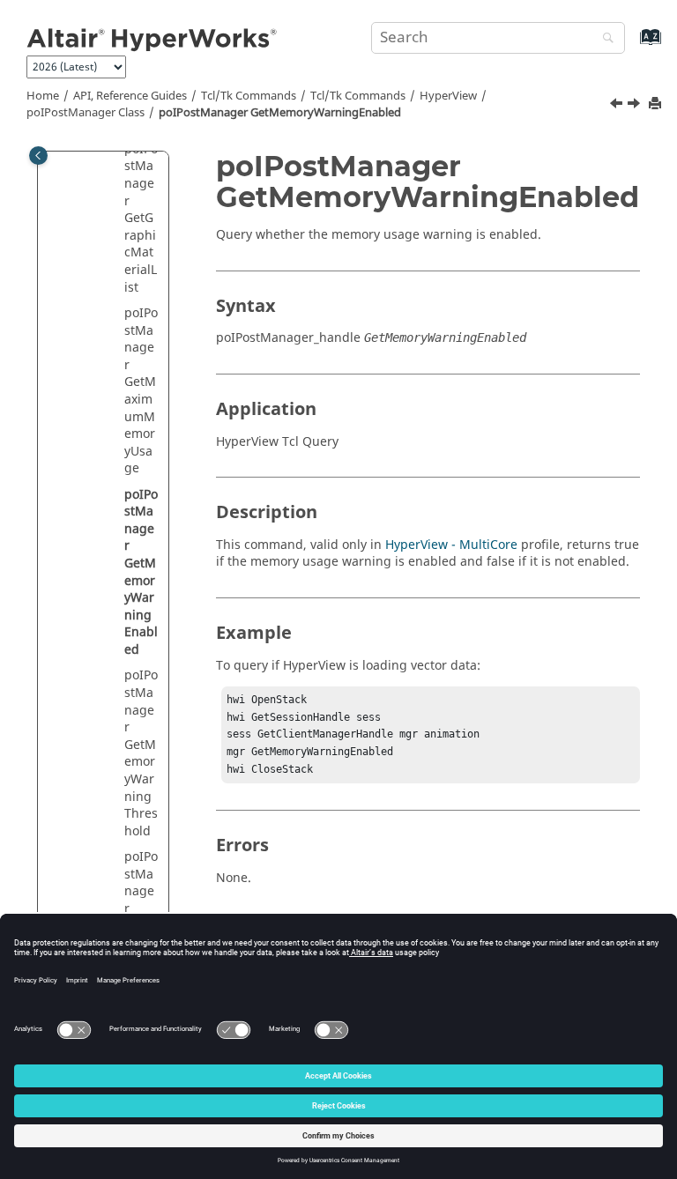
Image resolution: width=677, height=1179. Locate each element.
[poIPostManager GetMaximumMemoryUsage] (618, 105)
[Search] (604, 39)
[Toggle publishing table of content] (38, 155)
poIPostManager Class (85, 113)
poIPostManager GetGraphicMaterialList (141, 218)
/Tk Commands (357, 96)
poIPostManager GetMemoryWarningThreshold (141, 753)
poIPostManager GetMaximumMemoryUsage (141, 391)
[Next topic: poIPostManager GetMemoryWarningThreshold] (636, 105)
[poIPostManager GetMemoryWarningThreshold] (636, 105)
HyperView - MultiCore (451, 545)
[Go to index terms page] (631, 45)
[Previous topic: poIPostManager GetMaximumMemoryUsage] (618, 105)
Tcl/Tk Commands (248, 96)
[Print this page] (657, 104)
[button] (117, 314)
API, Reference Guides (130, 96)
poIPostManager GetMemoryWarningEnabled (280, 113)
